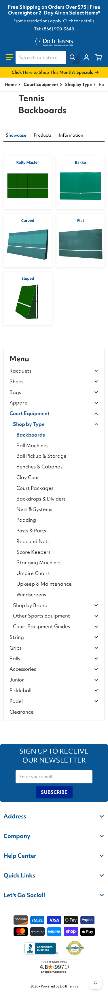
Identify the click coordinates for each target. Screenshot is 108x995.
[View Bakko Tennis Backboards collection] (80, 182)
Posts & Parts (31, 530)
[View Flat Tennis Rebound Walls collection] (80, 240)
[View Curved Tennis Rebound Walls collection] (27, 240)
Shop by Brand (30, 605)
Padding (26, 519)
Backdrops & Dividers (41, 498)
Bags (15, 392)
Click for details (78, 21)
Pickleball (20, 691)
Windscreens (31, 594)
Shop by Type (78, 84)
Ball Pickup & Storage (41, 455)
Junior (17, 680)
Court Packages (34, 488)
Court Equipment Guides (41, 627)
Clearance (22, 711)
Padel (16, 701)
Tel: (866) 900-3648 (54, 29)
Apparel (19, 403)
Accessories (23, 669)
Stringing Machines (38, 562)
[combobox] (47, 57)
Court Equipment (41, 84)
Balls (15, 659)
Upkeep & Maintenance (44, 583)
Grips (16, 648)
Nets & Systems (34, 509)
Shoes (16, 382)
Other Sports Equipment (41, 616)
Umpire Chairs (33, 573)
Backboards (30, 434)
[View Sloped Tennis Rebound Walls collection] (27, 298)
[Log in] (86, 57)
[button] (9, 57)
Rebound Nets (33, 541)
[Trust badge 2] (74, 948)
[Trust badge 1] (40, 948)
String (17, 637)
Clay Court (28, 477)
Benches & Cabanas (39, 466)
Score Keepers (33, 552)
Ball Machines (32, 445)
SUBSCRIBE (54, 792)
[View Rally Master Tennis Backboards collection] (27, 182)
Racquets (20, 371)
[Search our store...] (72, 57)
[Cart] (98, 57)
